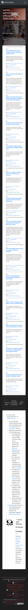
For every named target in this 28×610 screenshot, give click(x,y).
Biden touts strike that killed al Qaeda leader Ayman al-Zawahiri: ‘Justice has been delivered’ (14, 98)
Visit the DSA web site (16, 581)
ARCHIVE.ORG (13, 64)
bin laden (19, 34)
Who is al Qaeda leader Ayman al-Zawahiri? (14, 74)
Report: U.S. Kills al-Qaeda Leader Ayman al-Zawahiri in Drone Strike (13, 277)
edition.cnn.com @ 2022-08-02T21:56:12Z (15, 265)
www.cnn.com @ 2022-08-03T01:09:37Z (15, 238)
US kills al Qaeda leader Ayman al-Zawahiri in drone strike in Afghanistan (14, 199)
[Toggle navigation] (25, 2)
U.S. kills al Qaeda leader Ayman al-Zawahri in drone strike (14, 123)
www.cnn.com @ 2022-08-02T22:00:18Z (15, 63)
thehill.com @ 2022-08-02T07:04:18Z (14, 86)
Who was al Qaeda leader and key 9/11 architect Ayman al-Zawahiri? (14, 250)
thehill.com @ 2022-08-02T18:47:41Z (14, 112)
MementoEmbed (15, 514)
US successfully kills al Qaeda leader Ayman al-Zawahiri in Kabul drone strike (13, 223)
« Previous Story (7, 402)
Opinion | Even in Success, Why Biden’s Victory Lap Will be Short (14, 302)
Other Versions (9, 67)
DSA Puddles (9, 2)
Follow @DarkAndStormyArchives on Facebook (15, 595)
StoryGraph (12, 428)
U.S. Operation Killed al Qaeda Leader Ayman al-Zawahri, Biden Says (14, 147)
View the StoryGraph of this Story (13, 402)
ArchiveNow (18, 468)
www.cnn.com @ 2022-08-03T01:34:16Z (15, 210)
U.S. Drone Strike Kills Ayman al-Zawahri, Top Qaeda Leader (14, 375)
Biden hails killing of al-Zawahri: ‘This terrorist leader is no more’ (14, 325)
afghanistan (16, 33)
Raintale (11, 505)
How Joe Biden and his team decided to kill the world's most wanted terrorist (14, 52)
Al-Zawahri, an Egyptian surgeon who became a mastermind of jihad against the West (14, 350)
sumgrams (15, 478)
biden (21, 33)
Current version (16, 67)
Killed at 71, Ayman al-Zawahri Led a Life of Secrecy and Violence (13, 173)
